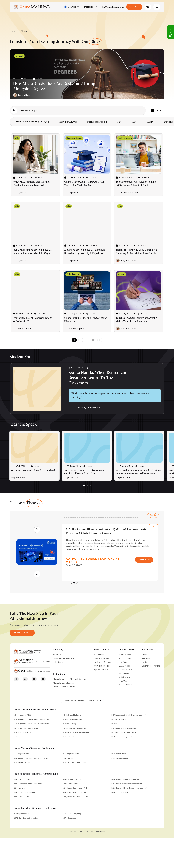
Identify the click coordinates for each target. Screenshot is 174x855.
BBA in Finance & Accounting (24, 792)
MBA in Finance (19, 737)
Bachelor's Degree (97, 122)
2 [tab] (87, 486)
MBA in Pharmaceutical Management (77, 732)
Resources (147, 650)
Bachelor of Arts (68, 122)
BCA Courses (124, 666)
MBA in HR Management (23, 732)
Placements (147, 658)
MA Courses (124, 677)
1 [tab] (84, 486)
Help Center (58, 662)
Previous (37, 529)
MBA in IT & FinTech (118, 719)
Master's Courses (101, 658)
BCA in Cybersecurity (70, 818)
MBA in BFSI (116, 724)
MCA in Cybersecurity (71, 754)
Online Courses (102, 650)
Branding (168, 122)
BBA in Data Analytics (21, 797)
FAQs (144, 662)
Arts (46, 122)
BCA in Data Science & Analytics (26, 818)
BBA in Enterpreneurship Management (28, 783)
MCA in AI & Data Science (120, 754)
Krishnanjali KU (129, 192)
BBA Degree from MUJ (22, 779)
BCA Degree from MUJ (22, 814)
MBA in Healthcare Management (75, 728)
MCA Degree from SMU (22, 762)
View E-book (144, 560)
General (19, 56)
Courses (72, 7)
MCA (68, 206)
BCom (150, 122)
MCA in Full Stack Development (74, 762)
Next (37, 574)
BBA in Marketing (20, 788)
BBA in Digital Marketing (72, 783)
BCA (134, 122)
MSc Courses (124, 681)
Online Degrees (126, 650)
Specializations (101, 670)
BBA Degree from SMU (119, 792)
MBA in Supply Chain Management (124, 732)
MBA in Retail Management (121, 737)
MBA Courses (125, 655)
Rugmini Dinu (24, 95)
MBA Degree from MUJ (22, 715)
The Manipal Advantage (112, 7)
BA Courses (124, 673)
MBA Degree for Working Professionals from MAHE (32, 719)
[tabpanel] (87, 75)
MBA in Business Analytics (72, 719)
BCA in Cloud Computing (72, 814)
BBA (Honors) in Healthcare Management (78, 792)
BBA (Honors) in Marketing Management (126, 783)
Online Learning (73, 274)
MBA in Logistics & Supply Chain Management (128, 715)
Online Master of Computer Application (34, 748)
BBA (119, 122)
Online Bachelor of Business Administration (36, 774)
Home (12, 31)
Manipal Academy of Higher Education (69, 679)
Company (58, 650)
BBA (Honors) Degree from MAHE (75, 788)
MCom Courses (125, 685)
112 (93, 340)
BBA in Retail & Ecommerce (73, 779)
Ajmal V (22, 192)
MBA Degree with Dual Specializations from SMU (32, 724)
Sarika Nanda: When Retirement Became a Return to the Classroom (97, 378)
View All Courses (22, 633)
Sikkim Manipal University (64, 687)
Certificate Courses (102, 666)
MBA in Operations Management (123, 728)
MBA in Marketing (69, 724)
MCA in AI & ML (68, 758)
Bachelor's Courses (102, 662)
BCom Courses (125, 670)
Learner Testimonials (151, 666)
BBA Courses (124, 662)
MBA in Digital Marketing (72, 715)
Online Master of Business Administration (35, 710)
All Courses (99, 655)
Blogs (144, 655)
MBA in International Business (74, 737)
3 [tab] (90, 486)
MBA (17, 138)
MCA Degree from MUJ (22, 754)
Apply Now (134, 7)
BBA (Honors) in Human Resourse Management (129, 788)
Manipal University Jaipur (64, 683)
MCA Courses (125, 658)
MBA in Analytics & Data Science (26, 728)
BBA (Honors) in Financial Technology (125, 779)
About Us (57, 655)
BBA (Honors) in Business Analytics (75, 797)
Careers (121, 274)
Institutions (89, 7)
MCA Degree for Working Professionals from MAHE (32, 758)
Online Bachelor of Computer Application (35, 808)
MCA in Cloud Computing (121, 758)
